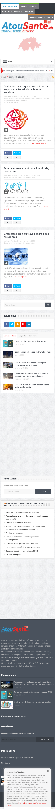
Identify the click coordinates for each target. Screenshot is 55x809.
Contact (4, 765)
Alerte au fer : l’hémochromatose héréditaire (22, 509)
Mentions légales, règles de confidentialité (17, 754)
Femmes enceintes (43, 95)
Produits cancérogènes (14, 529)
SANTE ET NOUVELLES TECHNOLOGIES (14, 11)
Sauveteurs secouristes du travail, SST (20, 519)
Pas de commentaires (11, 99)
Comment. (33, 332)
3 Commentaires (29, 174)
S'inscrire (43, 488)
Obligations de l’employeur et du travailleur (33, 698)
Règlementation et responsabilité (15, 97)
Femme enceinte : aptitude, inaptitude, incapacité (26, 166)
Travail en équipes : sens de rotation (31, 338)
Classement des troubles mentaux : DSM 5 (22, 547)
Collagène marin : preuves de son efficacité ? (22, 540)
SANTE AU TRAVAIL (8, 6)
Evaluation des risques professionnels (21, 95)
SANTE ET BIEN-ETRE (22, 6)
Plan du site (5, 759)
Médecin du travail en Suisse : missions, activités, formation (32, 382)
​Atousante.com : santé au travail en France (23, 501)
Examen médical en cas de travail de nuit (33, 348)
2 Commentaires (29, 240)
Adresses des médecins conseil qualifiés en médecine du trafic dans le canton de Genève (34, 679)
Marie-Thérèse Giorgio (14, 93)
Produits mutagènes (13, 551)
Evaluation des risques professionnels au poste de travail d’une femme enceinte (26, 86)
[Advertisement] (27, 430)
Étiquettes (22, 332)
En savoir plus (38, 140)
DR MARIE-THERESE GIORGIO (44, 11)
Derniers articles (10, 332)
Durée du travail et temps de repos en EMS (33, 688)
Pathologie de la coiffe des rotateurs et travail (23, 544)
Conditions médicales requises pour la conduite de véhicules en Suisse (31, 371)
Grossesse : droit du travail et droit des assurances (26, 232)
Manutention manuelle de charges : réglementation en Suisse (30, 360)
